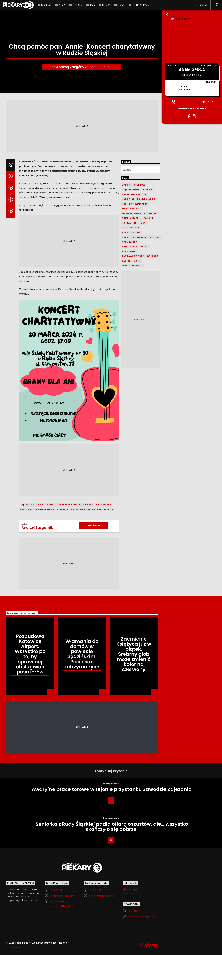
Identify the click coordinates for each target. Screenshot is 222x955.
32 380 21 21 (56, 890)
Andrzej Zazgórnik (71, 67)
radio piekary (130, 227)
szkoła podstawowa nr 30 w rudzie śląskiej (85, 509)
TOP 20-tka (77, 5)
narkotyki (150, 213)
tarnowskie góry (133, 256)
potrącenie (129, 223)
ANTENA (62, 5)
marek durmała (131, 213)
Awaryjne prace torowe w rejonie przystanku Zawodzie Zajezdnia (112, 789)
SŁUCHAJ (203, 5)
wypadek (152, 256)
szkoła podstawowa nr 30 (37, 509)
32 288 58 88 (134, 911)
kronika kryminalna (135, 204)
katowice (128, 199)
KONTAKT (121, 5)
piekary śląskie (131, 218)
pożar (143, 223)
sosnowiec (129, 251)
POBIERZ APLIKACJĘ (140, 5)
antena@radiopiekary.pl (102, 895)
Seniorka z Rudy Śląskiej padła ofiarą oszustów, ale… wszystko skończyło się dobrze (111, 827)
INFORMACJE (46, 5)
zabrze (126, 261)
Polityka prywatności (19, 947)
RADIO (92, 5)
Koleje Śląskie (146, 199)
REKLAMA (106, 5)
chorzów (139, 185)
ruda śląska (103, 505)
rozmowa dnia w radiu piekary (141, 237)
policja (148, 218)
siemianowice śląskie (135, 246)
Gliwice (147, 189)
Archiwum (93, 525)
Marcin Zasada (131, 208)
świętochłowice (132, 265)
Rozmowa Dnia (131, 232)
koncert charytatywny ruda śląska (70, 505)
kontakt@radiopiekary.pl (63, 895)
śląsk (137, 261)
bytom (126, 185)
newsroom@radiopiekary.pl (143, 916)
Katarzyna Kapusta (134, 194)
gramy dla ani (35, 505)
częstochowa (131, 189)
